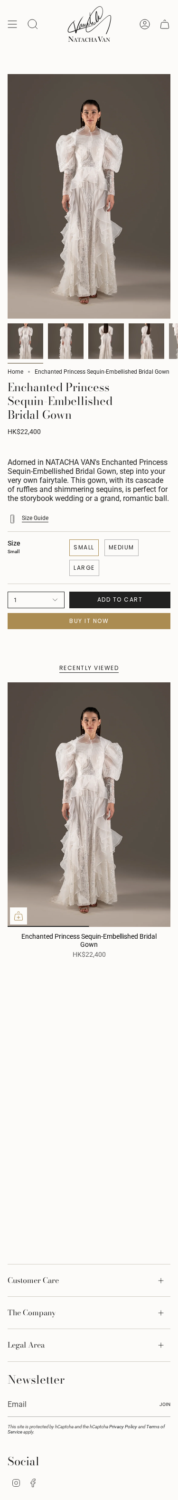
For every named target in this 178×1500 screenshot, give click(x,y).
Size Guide (35, 518)
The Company (32, 1312)
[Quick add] (18, 916)
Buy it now (89, 621)
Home (15, 371)
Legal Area (26, 1344)
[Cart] (165, 24)
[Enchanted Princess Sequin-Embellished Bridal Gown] (89, 804)
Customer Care (33, 1280)
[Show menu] (12, 24)
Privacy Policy (123, 1426)
